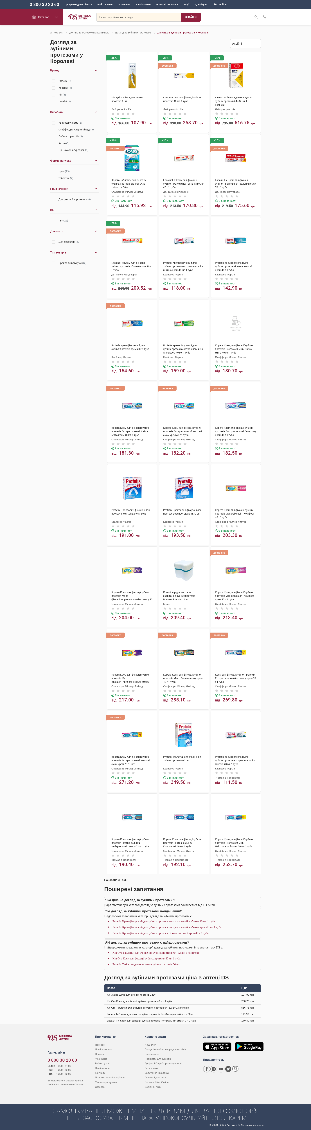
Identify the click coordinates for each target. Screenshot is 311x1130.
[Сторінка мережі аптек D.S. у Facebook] (206, 1069)
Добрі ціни (201, 4)
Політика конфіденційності (110, 1077)
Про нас (100, 1044)
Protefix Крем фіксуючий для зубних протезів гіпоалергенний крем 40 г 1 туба (160, 933)
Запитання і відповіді (157, 1072)
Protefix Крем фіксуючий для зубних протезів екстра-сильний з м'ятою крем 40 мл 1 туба (166, 927)
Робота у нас (104, 4)
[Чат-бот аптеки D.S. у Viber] (235, 1069)
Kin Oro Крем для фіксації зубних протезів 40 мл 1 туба (146, 958)
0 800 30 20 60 (44, 4)
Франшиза (124, 4)
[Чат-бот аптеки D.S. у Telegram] (228, 1069)
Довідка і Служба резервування (163, 1063)
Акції (186, 4)
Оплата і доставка (167, 4)
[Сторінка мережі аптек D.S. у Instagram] (213, 1069)
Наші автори (102, 1068)
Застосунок (151, 1068)
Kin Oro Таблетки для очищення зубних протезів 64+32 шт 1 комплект (155, 952)
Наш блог (150, 1044)
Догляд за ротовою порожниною (89, 32)
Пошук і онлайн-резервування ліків (165, 1049)
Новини (99, 1054)
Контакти (100, 1072)
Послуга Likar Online (157, 1082)
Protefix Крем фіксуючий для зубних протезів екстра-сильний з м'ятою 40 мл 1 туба (163, 921)
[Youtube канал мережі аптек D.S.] (221, 1069)
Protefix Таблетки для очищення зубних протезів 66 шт (146, 964)
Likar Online (220, 4)
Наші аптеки (143, 4)
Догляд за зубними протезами (133, 32)
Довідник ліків (153, 1086)
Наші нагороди (103, 1049)
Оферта (100, 1086)
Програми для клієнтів (78, 4)
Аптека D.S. (56, 32)
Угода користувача (106, 1082)
